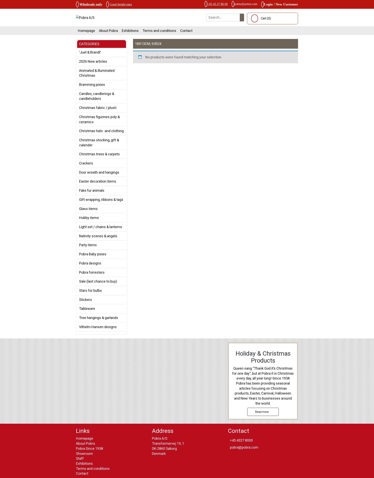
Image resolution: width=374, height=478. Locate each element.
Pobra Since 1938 (89, 448)
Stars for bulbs (90, 290)
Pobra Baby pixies (92, 254)
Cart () (266, 18)
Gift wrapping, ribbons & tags (101, 200)
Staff (80, 458)
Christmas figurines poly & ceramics (99, 119)
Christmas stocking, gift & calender (99, 142)
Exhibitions (130, 31)
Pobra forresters (92, 272)
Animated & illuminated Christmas (97, 73)
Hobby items (89, 218)
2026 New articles (93, 61)
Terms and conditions (159, 31)
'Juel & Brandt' (90, 52)
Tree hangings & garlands (98, 318)
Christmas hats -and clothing (101, 131)
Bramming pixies (92, 85)
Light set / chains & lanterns (100, 227)
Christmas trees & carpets (99, 154)
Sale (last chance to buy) (98, 281)
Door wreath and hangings (99, 172)
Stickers (85, 300)
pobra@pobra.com (245, 4)
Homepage (86, 31)
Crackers (86, 163)
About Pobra (108, 31)
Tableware (87, 309)
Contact (186, 31)
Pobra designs (90, 263)
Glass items (88, 209)
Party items (88, 245)
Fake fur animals (91, 190)
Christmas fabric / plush (97, 108)
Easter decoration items (97, 181)
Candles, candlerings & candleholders (96, 96)
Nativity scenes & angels (98, 236)
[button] (242, 17)
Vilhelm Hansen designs (98, 327)
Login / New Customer (281, 4)
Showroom (84, 454)
